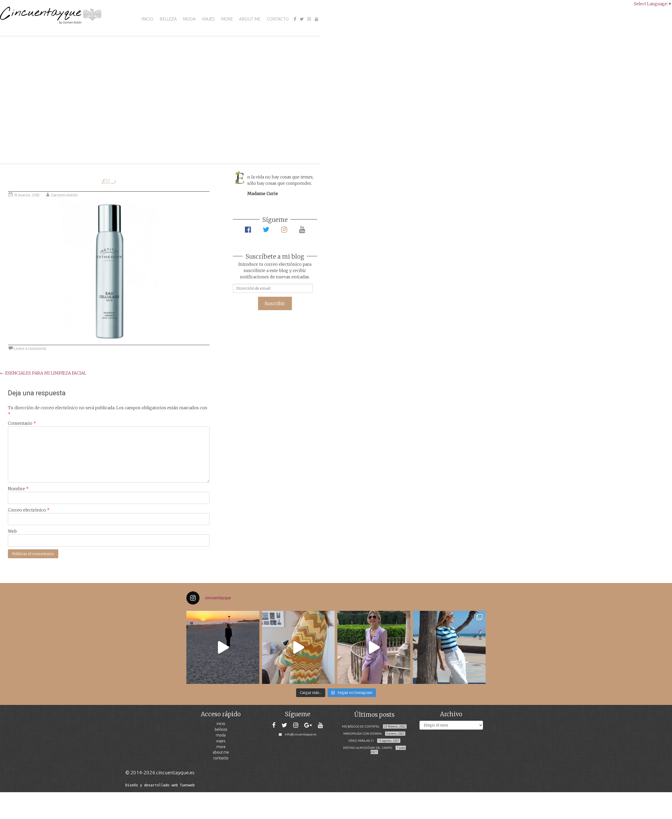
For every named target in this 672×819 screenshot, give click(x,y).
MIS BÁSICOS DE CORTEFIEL (361, 726)
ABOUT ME (249, 19)
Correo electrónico (29, 510)
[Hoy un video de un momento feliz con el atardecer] (222, 647)
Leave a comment (30, 348)
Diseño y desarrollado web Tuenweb (160, 785)
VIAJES (208, 19)
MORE (227, 19)
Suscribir (275, 303)
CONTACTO (278, 19)
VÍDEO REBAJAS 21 (361, 740)
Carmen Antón (64, 195)
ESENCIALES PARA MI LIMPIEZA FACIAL (43, 373)
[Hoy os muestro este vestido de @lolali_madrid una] (373, 647)
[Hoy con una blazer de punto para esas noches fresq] (298, 647)
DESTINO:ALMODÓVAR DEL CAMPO (367, 747)
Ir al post (27, 144)
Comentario (22, 423)
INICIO (147, 19)
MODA (189, 19)
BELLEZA (168, 19)
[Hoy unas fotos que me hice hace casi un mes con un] (449, 647)
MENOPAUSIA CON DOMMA (362, 733)
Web (12, 531)
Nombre (18, 488)
